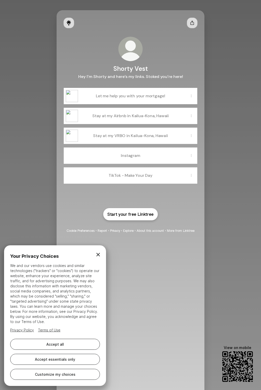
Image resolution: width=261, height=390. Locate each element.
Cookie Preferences (81, 230)
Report (102, 230)
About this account (150, 230)
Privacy (115, 230)
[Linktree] (69, 23)
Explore (128, 230)
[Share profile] (192, 23)
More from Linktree (180, 230)
